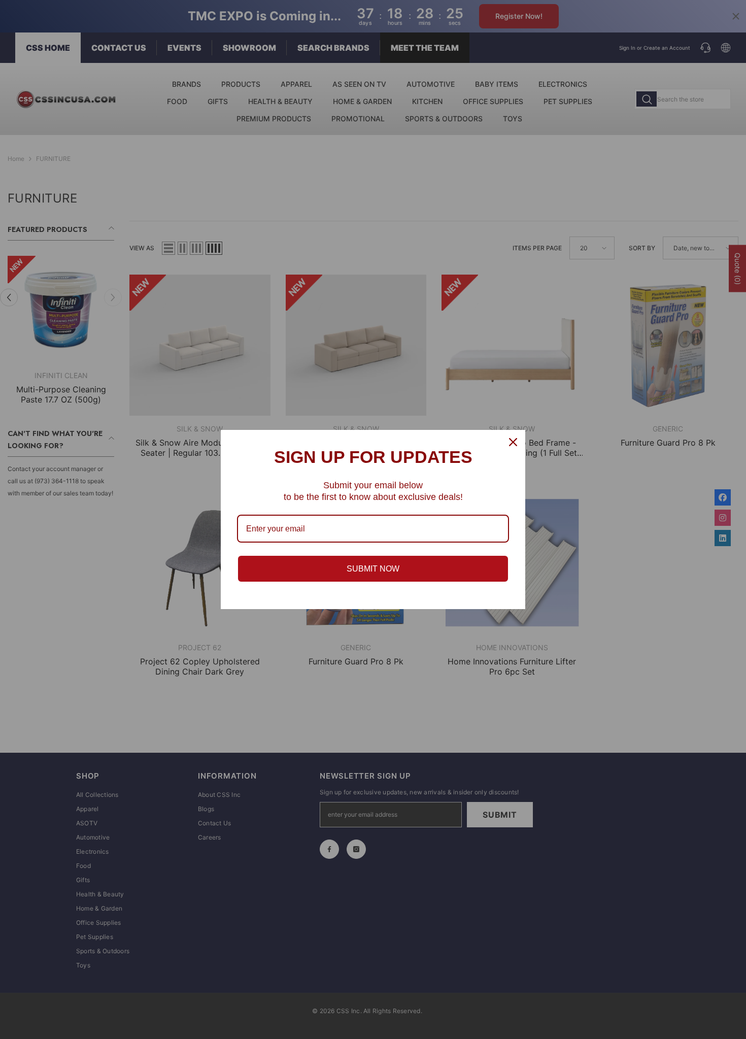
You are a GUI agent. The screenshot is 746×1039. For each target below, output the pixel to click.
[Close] (513, 442)
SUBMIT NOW (373, 568)
